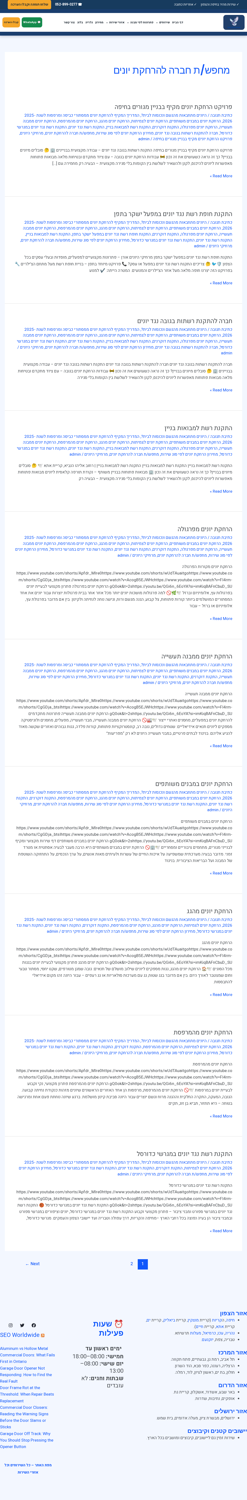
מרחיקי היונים (31, 133)
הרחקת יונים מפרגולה (199, 127)
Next (32, 1264)
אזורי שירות (115, 22)
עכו (220, 1333)
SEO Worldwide (20, 1335)
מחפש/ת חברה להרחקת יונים (70, 133)
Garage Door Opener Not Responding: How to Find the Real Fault (26, 1374)
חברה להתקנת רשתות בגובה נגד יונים (186, 133)
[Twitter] (22, 1325)
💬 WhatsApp (32, 22)
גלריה (89, 22)
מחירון (99, 22)
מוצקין (193, 1320)
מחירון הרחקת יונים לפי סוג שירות (125, 133)
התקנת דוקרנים (165, 127)
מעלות (195, 1333)
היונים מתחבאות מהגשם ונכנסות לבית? (174, 115)
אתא (220, 1327)
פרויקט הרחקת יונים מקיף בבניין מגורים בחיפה (173, 107)
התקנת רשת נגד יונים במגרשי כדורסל (163, 240)
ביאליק (169, 1320)
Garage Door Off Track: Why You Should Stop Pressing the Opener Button (26, 1440)
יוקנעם (207, 1340)
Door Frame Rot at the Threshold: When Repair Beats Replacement (27, 1394)
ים (149, 1320)
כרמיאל (209, 1333)
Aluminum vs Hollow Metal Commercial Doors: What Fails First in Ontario (27, 1355)
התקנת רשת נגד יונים (86, 127)
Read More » (221, 176)
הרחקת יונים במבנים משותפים (195, 121)
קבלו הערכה (11, 22)
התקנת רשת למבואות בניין (128, 127)
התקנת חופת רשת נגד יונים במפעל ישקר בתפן (173, 214)
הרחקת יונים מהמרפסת (77, 121)
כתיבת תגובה (221, 115)
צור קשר (69, 22)
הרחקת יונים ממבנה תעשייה (196, 656)
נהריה (230, 1333)
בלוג (80, 22)
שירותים (163, 22)
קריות (217, 1320)
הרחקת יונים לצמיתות (149, 121)
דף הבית (177, 22)
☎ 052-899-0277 (68, 4)
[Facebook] (34, 1325)
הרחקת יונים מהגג (114, 121)
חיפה (230, 1320)
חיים (199, 1327)
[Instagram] (10, 1325)
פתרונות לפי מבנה (140, 22)
